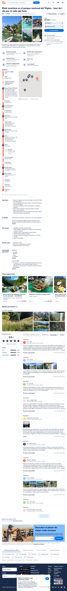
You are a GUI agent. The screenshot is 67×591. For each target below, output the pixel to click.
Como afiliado (56, 575)
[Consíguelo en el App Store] (25, 574)
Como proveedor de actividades (58, 569)
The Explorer (49, 582)
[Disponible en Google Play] (25, 569)
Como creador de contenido (57, 572)
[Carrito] (53, 3)
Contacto (32, 568)
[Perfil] (63, 3)
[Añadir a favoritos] (25, 277)
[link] (14, 289)
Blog (49, 574)
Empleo (49, 572)
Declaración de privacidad (39, 544)
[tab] (11, 550)
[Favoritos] (49, 3)
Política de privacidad (35, 572)
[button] (6, 13)
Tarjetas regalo (49, 579)
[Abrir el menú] (64, 342)
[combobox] (20, 2)
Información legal (34, 570)
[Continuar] (64, 289)
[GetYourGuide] (4, 2)
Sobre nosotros (50, 569)
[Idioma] (58, 2)
